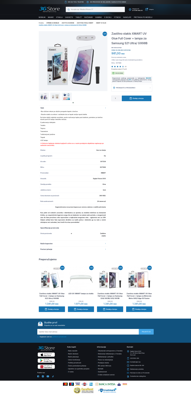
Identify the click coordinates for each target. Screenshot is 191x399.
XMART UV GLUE (101, 23)
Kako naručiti (72, 351)
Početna (41, 23)
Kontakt (100, 369)
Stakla (59, 17)
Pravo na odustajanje (105, 360)
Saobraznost (102, 372)
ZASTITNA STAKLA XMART (85, 23)
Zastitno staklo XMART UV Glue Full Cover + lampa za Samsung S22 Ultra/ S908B (51, 296)
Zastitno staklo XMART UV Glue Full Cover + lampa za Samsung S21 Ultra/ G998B (62, 25)
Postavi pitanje (46, 249)
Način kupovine (46, 244)
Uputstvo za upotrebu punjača (78, 369)
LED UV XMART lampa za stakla (80, 294)
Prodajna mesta (103, 363)
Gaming (98, 17)
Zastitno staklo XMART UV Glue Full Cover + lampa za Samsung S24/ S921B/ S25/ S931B (110, 296)
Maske (51, 17)
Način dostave (73, 354)
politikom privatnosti (59, 337)
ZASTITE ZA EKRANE (68, 23)
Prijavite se (146, 332)
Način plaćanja (73, 357)
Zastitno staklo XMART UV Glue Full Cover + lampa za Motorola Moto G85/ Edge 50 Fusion (139, 296)
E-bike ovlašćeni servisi (106, 375)
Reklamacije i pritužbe (105, 357)
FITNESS (117, 17)
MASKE (148, 78)
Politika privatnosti (74, 363)
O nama (71, 372)
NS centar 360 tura (104, 366)
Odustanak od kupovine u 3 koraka (110, 351)
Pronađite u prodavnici (125, 88)
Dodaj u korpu (138, 98)
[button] (112, 66)
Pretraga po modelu (143, 17)
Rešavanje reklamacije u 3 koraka (110, 354)
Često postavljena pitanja (77, 366)
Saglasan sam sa (53, 337)
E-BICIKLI (108, 17)
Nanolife (127, 17)
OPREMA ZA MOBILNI (52, 23)
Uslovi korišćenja (74, 360)
